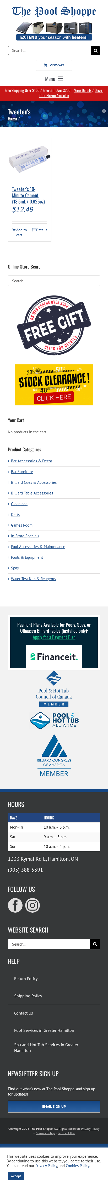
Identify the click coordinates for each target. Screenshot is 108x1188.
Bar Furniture (22, 471)
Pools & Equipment (27, 557)
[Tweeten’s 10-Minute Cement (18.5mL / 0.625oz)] (29, 159)
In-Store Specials (25, 535)
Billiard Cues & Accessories (34, 482)
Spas (15, 568)
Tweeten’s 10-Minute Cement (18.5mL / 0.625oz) (28, 195)
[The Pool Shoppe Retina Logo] (54, 8)
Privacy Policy (90, 1129)
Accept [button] (16, 1176)
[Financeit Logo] (54, 646)
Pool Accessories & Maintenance (38, 546)
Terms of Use (66, 1133)
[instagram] (32, 905)
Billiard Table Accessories (32, 493)
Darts (15, 514)
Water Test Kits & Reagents (33, 578)
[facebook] (15, 905)
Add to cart (21, 232)
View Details (82, 90)
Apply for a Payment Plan (54, 636)
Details (41, 230)
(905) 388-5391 (25, 869)
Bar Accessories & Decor (31, 460)
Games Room (22, 525)
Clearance (19, 503)
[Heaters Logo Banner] (54, 23)
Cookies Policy (45, 1133)
